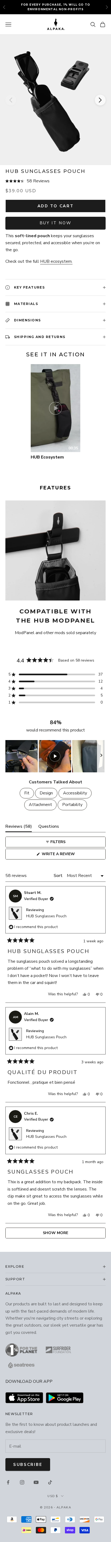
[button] (55, 181)
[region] (55, 756)
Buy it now (56, 223)
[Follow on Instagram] (22, 1482)
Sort (59, 876)
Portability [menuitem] (72, 805)
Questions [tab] (48, 827)
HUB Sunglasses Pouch (46, 916)
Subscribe (27, 1464)
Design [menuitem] (46, 793)
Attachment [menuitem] (40, 805)
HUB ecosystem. (56, 261)
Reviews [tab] (18, 827)
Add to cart (55, 206)
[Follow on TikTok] (50, 1482)
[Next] (100, 100)
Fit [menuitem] (26, 793)
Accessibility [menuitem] (75, 793)
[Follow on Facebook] (8, 1482)
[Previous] (10, 100)
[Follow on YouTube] (36, 1482)
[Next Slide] (101, 756)
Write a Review (68, 855)
